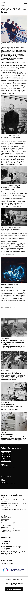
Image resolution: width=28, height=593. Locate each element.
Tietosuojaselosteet (6, 525)
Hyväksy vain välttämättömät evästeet (14, 583)
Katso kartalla (6, 471)
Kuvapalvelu (4, 520)
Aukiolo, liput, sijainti (10, 448)
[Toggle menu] (25, 4)
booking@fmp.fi (22, 509)
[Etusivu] (3, 4)
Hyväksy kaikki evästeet (14, 589)
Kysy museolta (5, 519)
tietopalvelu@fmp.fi (6, 517)
